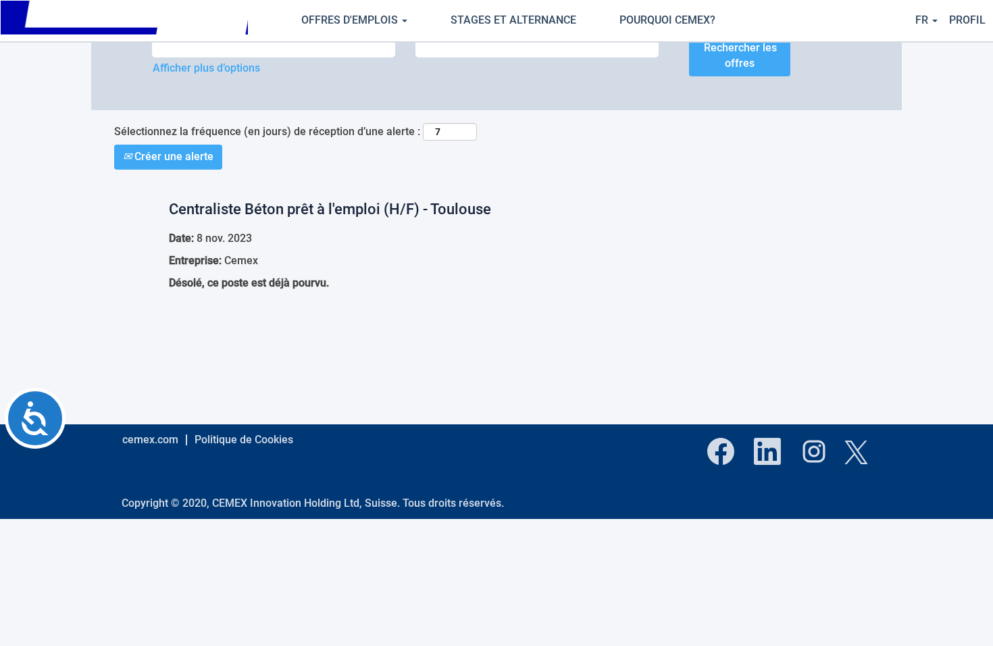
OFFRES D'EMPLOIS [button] (351, 20)
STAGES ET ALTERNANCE (513, 20)
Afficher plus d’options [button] (206, 67)
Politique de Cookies (244, 439)
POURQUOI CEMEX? (667, 20)
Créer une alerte (172, 156)
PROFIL (967, 20)
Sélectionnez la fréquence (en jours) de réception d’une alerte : (267, 131)
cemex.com (150, 439)
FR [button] (923, 20)
